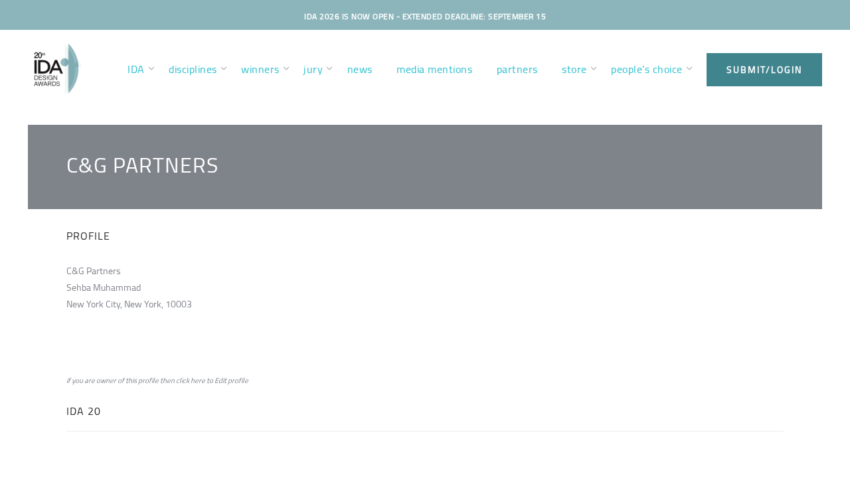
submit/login (764, 69)
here (198, 380)
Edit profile (231, 380)
